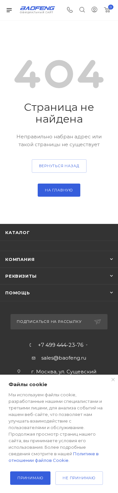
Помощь (17, 292)
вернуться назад (59, 166)
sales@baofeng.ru (63, 358)
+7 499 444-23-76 (60, 345)
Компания (19, 259)
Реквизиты (21, 276)
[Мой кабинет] (94, 10)
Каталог (17, 232)
